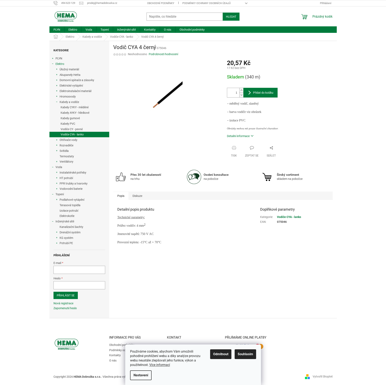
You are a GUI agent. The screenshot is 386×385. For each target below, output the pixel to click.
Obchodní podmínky (160, 3)
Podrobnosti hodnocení (163, 54)
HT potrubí (66, 178)
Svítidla (64, 150)
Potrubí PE (66, 243)
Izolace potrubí (69, 210)
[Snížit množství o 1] (241, 95)
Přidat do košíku (263, 92)
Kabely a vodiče (69, 102)
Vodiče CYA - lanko (72, 134)
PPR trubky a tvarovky (74, 183)
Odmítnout (220, 354)
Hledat (231, 16)
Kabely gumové (70, 118)
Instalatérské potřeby (73, 172)
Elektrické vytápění (71, 85)
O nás (113, 360)
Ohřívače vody (68, 140)
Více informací (159, 365)
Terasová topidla (70, 205)
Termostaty (67, 156)
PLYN (59, 58)
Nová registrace (63, 303)
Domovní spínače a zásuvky (77, 80)
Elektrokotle (67, 216)
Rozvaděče (66, 145)
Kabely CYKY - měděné (75, 107)
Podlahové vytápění (72, 199)
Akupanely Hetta (70, 74)
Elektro (60, 63)
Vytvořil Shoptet (323, 376)
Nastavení (141, 375)
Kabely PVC (68, 123)
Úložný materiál (69, 69)
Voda (59, 167)
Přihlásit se (66, 295)
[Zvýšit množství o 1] (241, 90)
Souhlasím (245, 354)
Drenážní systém (70, 232)
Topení (60, 194)
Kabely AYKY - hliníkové (75, 112)
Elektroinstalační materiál (75, 91)
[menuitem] (56, 29)
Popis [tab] (120, 195)
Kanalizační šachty (71, 226)
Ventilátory (66, 161)
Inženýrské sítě (65, 221)
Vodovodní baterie (71, 188)
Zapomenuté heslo (65, 308)
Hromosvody (68, 96)
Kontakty (115, 355)
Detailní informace (238, 136)
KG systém (66, 237)
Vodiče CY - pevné (72, 129)
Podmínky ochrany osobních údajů (206, 3)
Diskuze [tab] (137, 195)
